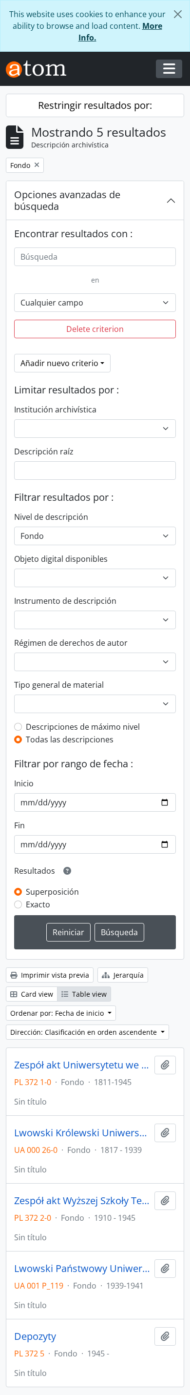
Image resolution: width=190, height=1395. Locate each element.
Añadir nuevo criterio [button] (59, 363)
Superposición (52, 891)
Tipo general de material (59, 684)
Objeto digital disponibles (61, 559)
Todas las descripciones (70, 739)
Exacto (38, 904)
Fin (19, 825)
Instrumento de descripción (65, 600)
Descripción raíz (44, 451)
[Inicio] (40, 69)
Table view (88, 994)
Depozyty (35, 1336)
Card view (36, 994)
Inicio (24, 783)
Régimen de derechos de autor (71, 642)
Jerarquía (128, 975)
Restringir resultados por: (95, 105)
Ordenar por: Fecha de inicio (58, 1013)
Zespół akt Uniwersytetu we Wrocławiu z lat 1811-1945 (82, 1065)
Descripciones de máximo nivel (83, 726)
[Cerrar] (178, 14)
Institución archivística (55, 409)
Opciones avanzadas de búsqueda (67, 200)
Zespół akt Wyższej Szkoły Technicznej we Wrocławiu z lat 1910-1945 (82, 1201)
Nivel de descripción (51, 517)
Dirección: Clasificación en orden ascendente (84, 1032)
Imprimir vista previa (54, 975)
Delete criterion (95, 329)
